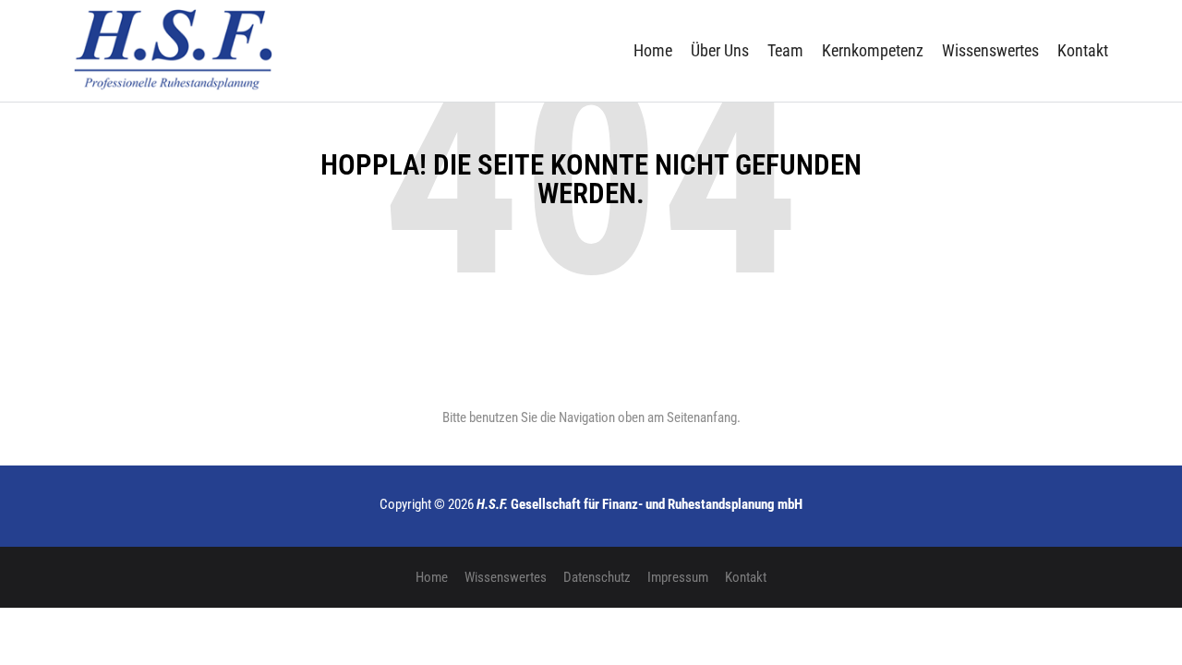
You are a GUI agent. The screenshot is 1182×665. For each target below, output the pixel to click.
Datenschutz (597, 577)
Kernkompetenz (872, 50)
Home (652, 50)
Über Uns (720, 50)
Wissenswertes (990, 50)
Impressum (677, 577)
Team (785, 50)
